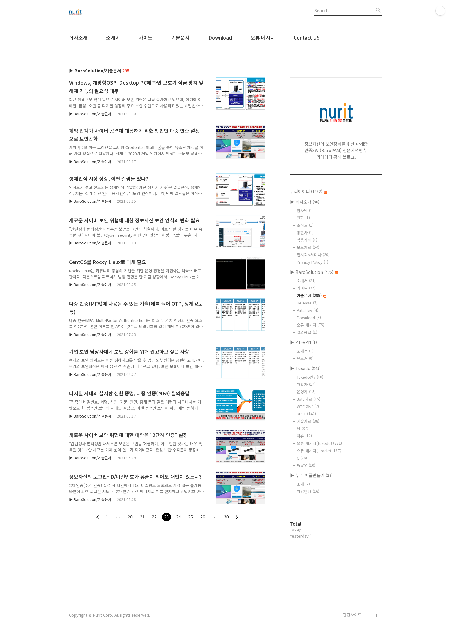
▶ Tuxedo (305, 368)
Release (307, 303)
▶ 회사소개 (304, 202)
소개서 (113, 37)
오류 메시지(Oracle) (319, 450)
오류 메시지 (263, 37)
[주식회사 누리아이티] (103, 12)
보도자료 (308, 247)
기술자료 (308, 421)
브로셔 (305, 358)
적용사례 (307, 240)
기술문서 (180, 37)
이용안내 (308, 491)
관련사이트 (352, 615)
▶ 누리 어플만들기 (311, 475)
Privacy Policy (312, 262)
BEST (306, 414)
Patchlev (307, 310)
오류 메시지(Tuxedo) (319, 443)
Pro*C (306, 465)
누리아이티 (306, 191)
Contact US (307, 37)
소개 (303, 484)
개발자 (306, 384)
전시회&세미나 (313, 255)
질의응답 (307, 332)
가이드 (145, 37)
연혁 (303, 218)
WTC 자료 (308, 406)
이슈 (304, 436)
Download (220, 37)
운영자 (306, 392)
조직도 (305, 225)
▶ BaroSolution (311, 272)
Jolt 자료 (308, 399)
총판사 (305, 232)
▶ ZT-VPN (303, 342)
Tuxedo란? (310, 377)
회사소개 (78, 37)
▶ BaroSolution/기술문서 (90, 113)
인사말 (305, 210)
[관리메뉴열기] (440, 10)
